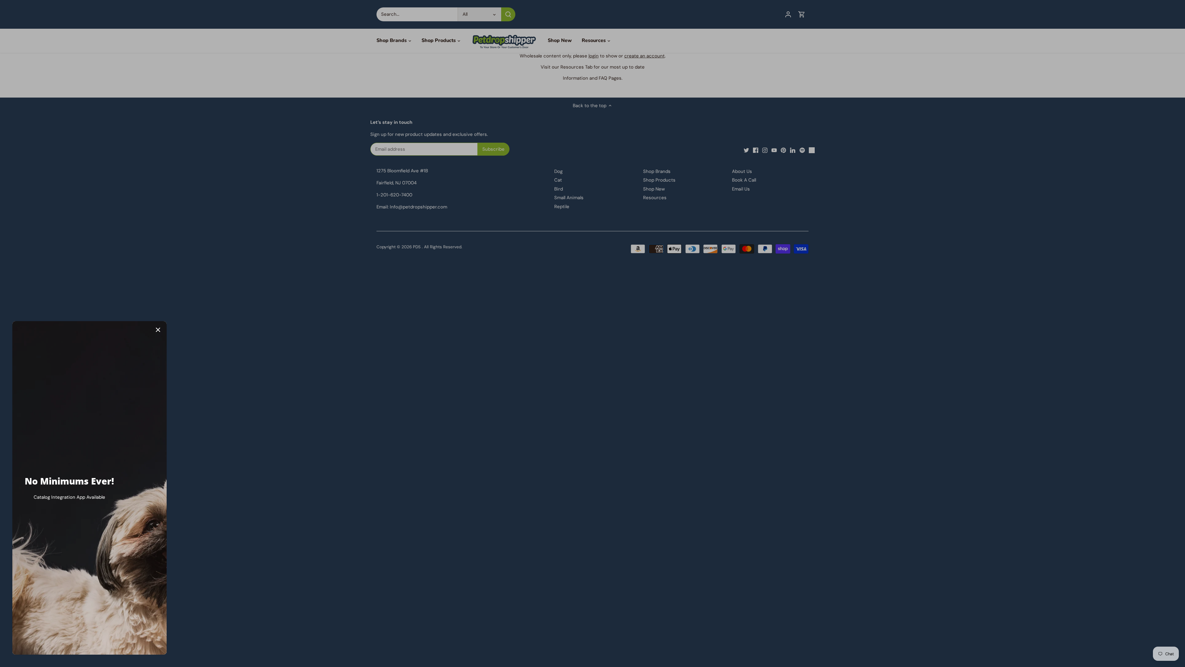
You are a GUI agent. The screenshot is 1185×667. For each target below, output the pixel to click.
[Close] (158, 330)
